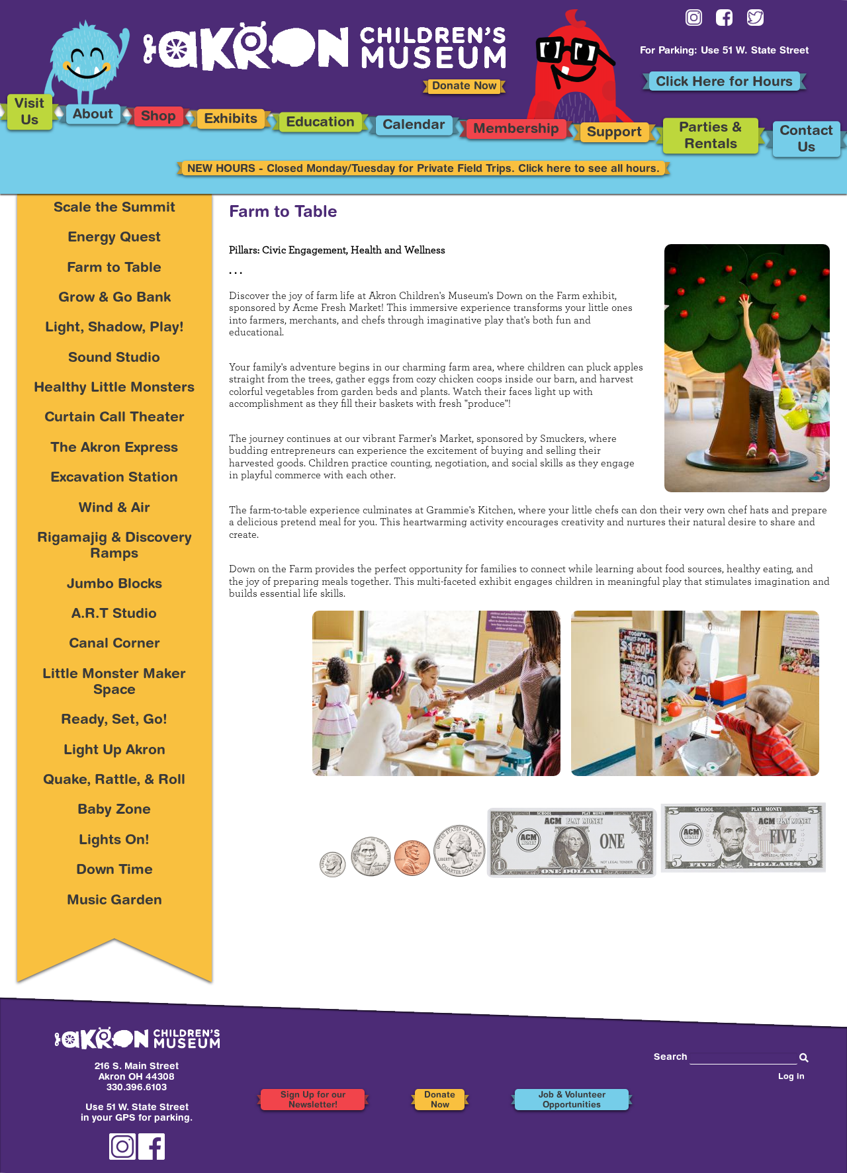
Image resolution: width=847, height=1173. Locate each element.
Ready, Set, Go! (114, 721)
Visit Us (29, 113)
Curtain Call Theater (114, 418)
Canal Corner (114, 645)
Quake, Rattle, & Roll (114, 781)
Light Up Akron (114, 751)
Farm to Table (114, 269)
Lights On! (114, 841)
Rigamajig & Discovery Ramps (114, 547)
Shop (158, 118)
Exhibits (231, 120)
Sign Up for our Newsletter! (313, 1100)
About (93, 115)
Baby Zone (114, 811)
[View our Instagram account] (694, 20)
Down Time (114, 871)
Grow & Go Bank (114, 299)
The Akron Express (114, 449)
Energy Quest (114, 238)
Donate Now (464, 86)
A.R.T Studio (114, 615)
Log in (791, 1078)
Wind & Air (114, 509)
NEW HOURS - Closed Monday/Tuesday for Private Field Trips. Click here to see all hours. (423, 169)
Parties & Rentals (711, 137)
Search (671, 1058)
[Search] (804, 1058)
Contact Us (806, 140)
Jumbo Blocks (114, 585)
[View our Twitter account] (755, 20)
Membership (516, 130)
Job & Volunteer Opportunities (572, 1100)
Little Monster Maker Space (114, 683)
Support (614, 134)
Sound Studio (114, 359)
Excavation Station (114, 479)
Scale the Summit (114, 209)
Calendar (413, 127)
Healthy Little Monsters (114, 389)
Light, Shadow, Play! (114, 328)
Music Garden (114, 901)
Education (320, 123)
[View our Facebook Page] (724, 20)
